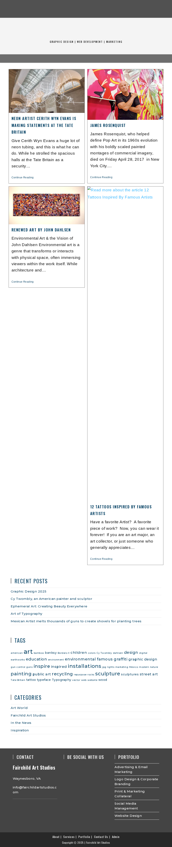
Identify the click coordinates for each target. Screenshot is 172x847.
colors (92, 653)
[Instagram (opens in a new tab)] (86, 9)
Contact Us (101, 837)
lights (110, 667)
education (36, 659)
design (131, 652)
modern (144, 667)
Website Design (128, 816)
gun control (18, 667)
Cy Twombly (104, 653)
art (28, 651)
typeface (44, 680)
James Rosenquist (108, 125)
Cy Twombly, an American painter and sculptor (51, 599)
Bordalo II (64, 653)
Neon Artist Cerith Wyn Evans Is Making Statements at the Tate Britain (44, 125)
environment (56, 659)
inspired (59, 666)
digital (143, 653)
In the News (21, 723)
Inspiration (20, 730)
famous (105, 659)
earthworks (18, 659)
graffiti (120, 659)
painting (21, 673)
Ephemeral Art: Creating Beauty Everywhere (49, 606)
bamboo (39, 653)
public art (42, 674)
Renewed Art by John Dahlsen (41, 229)
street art (149, 674)
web (84, 680)
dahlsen (118, 653)
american (17, 653)
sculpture (107, 674)
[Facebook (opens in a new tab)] (78, 9)
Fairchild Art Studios (28, 715)
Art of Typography (26, 614)
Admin (116, 837)
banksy (51, 653)
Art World (19, 708)
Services (69, 837)
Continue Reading (24, 177)
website (92, 680)
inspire (42, 666)
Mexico (133, 667)
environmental (80, 659)
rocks (90, 674)
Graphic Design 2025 (29, 591)
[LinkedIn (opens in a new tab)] (94, 9)
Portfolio (84, 837)
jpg (104, 667)
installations (84, 666)
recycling (62, 673)
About (56, 837)
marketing (121, 667)
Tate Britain (18, 680)
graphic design (142, 659)
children (78, 652)
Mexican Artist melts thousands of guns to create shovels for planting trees (76, 621)
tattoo (31, 680)
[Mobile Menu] (83, 58)
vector (76, 680)
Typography (61, 680)
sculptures (130, 674)
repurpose (80, 674)
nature (154, 667)
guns (29, 667)
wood (102, 680)
